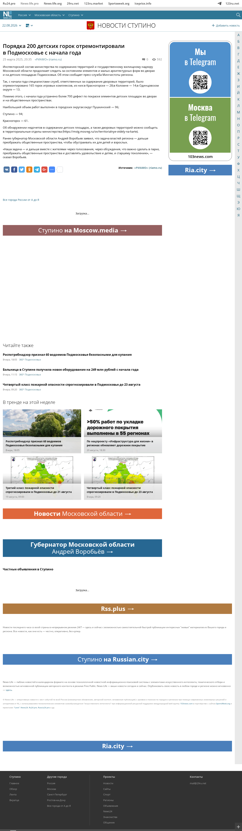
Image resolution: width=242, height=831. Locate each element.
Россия (51, 783)
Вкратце (14, 800)
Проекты (109, 777)
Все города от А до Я (59, 806)
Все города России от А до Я (21, 200)
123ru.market (93, 3)
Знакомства (110, 817)
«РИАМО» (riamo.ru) (48, 59)
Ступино (15, 777)
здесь (9, 690)
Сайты (107, 789)
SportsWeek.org (223, 703)
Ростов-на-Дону (56, 800)
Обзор (13, 789)
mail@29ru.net (198, 783)
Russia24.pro (44, 707)
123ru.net (232, 3)
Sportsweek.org (118, 3)
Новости (108, 783)
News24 (24, 707)
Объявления (110, 806)
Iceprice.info (143, 3)
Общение (109, 822)
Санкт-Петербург (57, 794)
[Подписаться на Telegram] (219, 3)
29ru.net (73, 3)
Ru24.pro (9, 3)
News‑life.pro (30, 3)
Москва (51, 789)
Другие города (57, 777)
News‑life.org (53, 3)
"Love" (17, 707)
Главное (14, 783)
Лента (12, 794)
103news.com (186, 703)
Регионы (108, 800)
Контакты (196, 777)
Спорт (106, 794)
